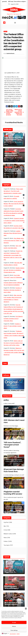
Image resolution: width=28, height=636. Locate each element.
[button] (26, 608)
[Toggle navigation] (15, 23)
